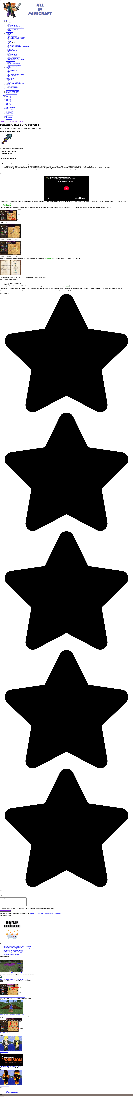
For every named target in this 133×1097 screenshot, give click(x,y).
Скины (4, 88)
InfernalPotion (4, 1052)
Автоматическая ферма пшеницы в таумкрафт (12, 1014)
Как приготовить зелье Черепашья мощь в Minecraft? (17, 946)
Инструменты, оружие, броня (16, 28)
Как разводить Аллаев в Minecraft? (12, 953)
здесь (67, 286)
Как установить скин (11, 94)
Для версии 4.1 (7, 205)
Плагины (5, 116)
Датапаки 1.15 (9, 112)
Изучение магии (12, 50)
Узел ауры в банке (5, 1032)
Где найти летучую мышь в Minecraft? (13, 951)
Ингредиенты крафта (14, 26)
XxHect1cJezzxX (4, 1086)
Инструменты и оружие (14, 65)
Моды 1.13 (8, 100)
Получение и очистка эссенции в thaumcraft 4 (12, 997)
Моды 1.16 (8, 96)
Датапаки (5, 108)
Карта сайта (6, 1089)
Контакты (5, 1091)
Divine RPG (8, 22)
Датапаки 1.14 (9, 113)
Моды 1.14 (8, 99)
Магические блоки (13, 58)
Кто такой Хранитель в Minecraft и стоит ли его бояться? (18, 949)
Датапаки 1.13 (9, 115)
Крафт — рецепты (13, 29)
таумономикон (49, 258)
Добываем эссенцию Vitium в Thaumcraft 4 (11, 972)
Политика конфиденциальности (11, 1092)
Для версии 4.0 (7, 204)
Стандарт (8, 67)
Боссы (10, 79)
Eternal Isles (9, 33)
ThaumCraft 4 (9, 53)
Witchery (8, 84)
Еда (9, 71)
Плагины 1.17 (9, 117)
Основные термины (13, 76)
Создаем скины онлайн (12, 92)
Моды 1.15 (8, 98)
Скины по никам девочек (12, 90)
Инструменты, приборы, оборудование (18, 46)
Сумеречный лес (10, 78)
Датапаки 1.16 (9, 111)
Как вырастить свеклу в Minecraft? (12, 947)
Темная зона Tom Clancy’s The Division (10, 1066)
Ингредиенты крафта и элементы (17, 37)
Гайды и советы (12, 25)
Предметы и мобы (13, 87)
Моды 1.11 (8, 103)
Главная (5, 20)
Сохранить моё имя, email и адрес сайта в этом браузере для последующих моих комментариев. (28, 908)
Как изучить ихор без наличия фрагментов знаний (14, 979)
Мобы (9, 30)
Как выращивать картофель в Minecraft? (14, 950)
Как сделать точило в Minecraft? (12, 954)
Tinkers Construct (10, 61)
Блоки (9, 24)
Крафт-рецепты (12, 40)
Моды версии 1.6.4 (10, 107)
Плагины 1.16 (9, 119)
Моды (4, 95)
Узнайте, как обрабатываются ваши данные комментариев (45, 913)
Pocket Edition (9, 32)
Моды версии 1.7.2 (10, 106)
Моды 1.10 (8, 104)
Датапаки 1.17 (9, 109)
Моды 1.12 (8, 102)
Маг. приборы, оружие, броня (16, 51)
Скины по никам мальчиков (13, 91)
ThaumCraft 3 (9, 49)
